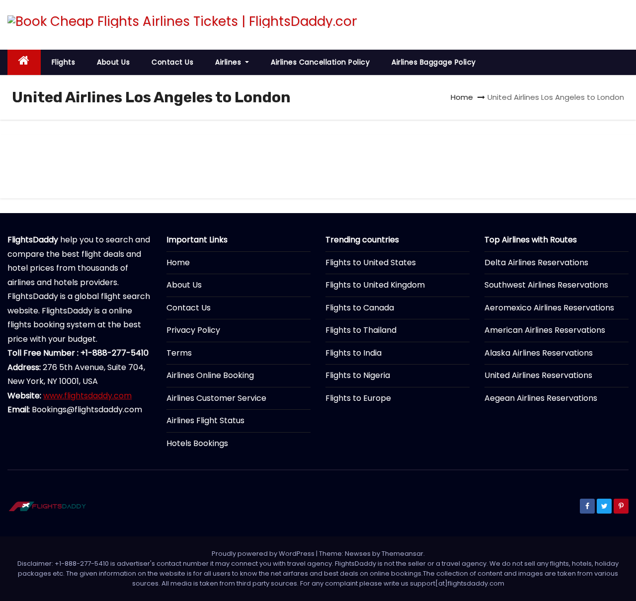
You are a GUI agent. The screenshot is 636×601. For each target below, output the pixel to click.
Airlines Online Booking (210, 375)
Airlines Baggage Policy (434, 62)
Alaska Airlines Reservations (538, 353)
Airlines (229, 62)
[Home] (24, 62)
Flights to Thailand (361, 330)
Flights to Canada (359, 307)
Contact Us (172, 62)
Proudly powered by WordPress (264, 553)
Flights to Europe (358, 398)
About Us (113, 62)
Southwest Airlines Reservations (546, 285)
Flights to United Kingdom (375, 285)
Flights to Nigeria (357, 375)
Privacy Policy (193, 330)
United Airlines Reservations (538, 375)
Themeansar (402, 553)
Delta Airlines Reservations (536, 262)
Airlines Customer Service (216, 398)
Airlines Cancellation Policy (320, 62)
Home (462, 97)
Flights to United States (370, 262)
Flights (64, 62)
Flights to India (353, 353)
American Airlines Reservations (544, 330)
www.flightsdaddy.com (87, 395)
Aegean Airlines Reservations (540, 398)
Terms (179, 353)
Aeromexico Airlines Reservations (549, 307)
